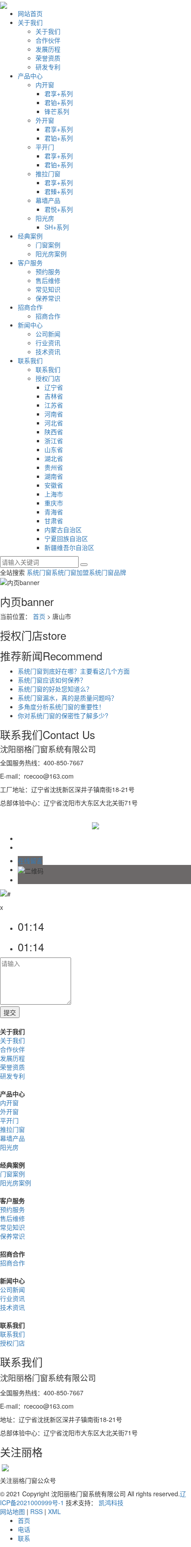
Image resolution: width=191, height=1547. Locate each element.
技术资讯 (48, 351)
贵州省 (53, 467)
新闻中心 (30, 324)
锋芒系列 (56, 111)
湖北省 (53, 458)
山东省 (53, 449)
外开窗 (45, 120)
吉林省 (53, 396)
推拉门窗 (48, 173)
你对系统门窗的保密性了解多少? (63, 715)
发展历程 (48, 48)
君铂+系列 (58, 102)
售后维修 (48, 280)
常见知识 (48, 289)
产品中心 (30, 75)
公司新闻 (48, 333)
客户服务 (30, 262)
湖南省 (53, 476)
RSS (36, 1511)
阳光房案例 (51, 253)
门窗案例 (48, 244)
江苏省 (53, 404)
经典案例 (30, 235)
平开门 (45, 146)
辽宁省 (53, 387)
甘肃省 (53, 520)
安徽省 (53, 485)
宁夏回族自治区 (66, 538)
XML (54, 1511)
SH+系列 (56, 226)
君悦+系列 (58, 209)
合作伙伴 (48, 40)
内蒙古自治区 (63, 529)
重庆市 (53, 502)
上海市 (53, 493)
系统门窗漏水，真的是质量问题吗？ (67, 697)
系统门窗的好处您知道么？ (55, 688)
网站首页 (30, 13)
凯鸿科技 (111, 1502)
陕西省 (53, 431)
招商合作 (30, 307)
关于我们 (30, 22)
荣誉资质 (48, 57)
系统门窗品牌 (107, 572)
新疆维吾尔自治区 (69, 547)
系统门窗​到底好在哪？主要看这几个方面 (74, 670)
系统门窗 (39, 572)
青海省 (53, 511)
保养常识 (48, 298)
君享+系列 (58, 93)
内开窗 (45, 84)
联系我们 (30, 360)
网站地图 (12, 1511)
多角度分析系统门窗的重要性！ (61, 706)
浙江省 (53, 440)
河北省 (53, 422)
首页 (39, 616)
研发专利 (48, 66)
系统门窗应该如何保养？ (52, 679)
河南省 (53, 413)
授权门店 (48, 378)
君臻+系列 (58, 191)
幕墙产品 (48, 200)
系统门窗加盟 (70, 572)
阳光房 (45, 218)
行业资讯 (48, 342)
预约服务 (48, 271)
